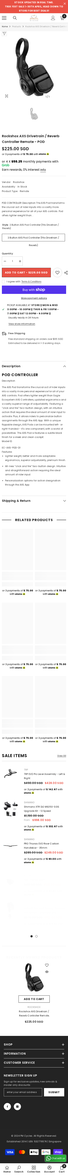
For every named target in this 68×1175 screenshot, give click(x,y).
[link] (17, 578)
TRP (26, 769)
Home (5, 26)
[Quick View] (47, 972)
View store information (21, 323)
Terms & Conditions (31, 281)
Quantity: (7, 253)
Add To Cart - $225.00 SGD (26, 272)
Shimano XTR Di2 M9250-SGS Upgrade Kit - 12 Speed (41, 809)
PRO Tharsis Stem (34, 879)
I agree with (13, 281)
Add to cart (34, 999)
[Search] (15, 18)
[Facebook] (7, 1106)
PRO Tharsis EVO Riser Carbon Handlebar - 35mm (41, 845)
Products (16, 26)
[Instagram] (17, 1106)
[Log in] (53, 18)
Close (64, 3)
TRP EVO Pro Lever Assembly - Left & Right (44, 776)
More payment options (34, 298)
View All (61, 756)
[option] (34, 68)
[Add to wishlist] (57, 272)
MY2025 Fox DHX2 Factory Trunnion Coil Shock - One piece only (44, 910)
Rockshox (19, 182)
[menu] (4, 18)
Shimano (29, 802)
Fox (26, 904)
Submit (54, 1092)
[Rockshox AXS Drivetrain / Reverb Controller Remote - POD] (34, 978)
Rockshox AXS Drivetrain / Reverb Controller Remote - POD (34, 1014)
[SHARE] (65, 272)
